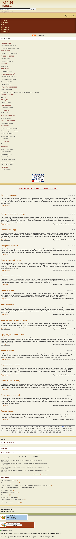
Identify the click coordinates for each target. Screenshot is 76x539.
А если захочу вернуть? (10, 395)
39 (16, 428)
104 (38, 432)
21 (46, 427)
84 (49, 430)
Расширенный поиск (6, 12)
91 (66, 430)
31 (70, 427)
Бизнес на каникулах (7, 123)
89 (61, 430)
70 (16, 430)
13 (27, 427)
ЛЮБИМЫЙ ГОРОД (7, 56)
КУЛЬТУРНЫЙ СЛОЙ (8, 74)
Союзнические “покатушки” (8, 136)
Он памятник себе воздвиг (8, 79)
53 (49, 428)
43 (26, 428)
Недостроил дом (7, 304)
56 (57, 428)
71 (19, 430)
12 (25, 427)
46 (33, 428)
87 (57, 430)
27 (60, 427)
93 (71, 430)
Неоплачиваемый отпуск (11, 260)
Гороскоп (6, 31)
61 (68, 428)
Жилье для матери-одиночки (9, 483)
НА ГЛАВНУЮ (5, 39)
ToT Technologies (45, 537)
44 (28, 428)
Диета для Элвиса (6, 118)
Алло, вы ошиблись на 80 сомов (14, 320)
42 (23, 428)
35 (7, 428)
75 (28, 430)
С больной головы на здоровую (10, 48)
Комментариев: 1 (70, 270)
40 (19, 428)
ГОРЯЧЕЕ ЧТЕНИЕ (7, 95)
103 (34, 432)
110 (57, 432)
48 (38, 428)
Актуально (4, 97)
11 (22, 427)
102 (31, 432)
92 (68, 430)
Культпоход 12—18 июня (8, 82)
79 (38, 430)
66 (7, 430)
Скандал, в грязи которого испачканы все (12, 499)
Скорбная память (6, 102)
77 (33, 430)
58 (61, 428)
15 (32, 427)
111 (60, 432)
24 (53, 427)
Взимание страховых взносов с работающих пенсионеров (17, 487)
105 (41, 432)
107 (47, 432)
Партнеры (6, 25)
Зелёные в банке (5, 113)
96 (15, 432)
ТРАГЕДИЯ (4, 100)
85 (52, 430)
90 (64, 430)
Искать (33, 9)
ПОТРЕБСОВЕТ (6, 105)
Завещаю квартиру (8, 230)
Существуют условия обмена (13, 335)
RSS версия (40, 35)
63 (73, 428)
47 (35, 428)
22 (48, 427)
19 (41, 427)
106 (44, 432)
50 (42, 428)
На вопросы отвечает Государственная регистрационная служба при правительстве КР (26, 485)
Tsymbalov (13, 537)
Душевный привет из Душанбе (9, 76)
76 (30, 430)
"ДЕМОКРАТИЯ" (6, 43)
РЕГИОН (4, 64)
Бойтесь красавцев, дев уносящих (10, 502)
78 (35, 430)
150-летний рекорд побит (8, 159)
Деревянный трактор (7, 133)
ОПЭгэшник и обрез (6, 154)
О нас (5, 20)
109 (53, 432)
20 (44, 427)
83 (47, 430)
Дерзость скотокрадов (7, 149)
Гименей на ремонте (7, 61)
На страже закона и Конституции (14, 214)
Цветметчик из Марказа (7, 162)
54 (52, 428)
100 (25, 432)
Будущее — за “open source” (9, 492)
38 (14, 428)
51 (45, 428)
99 (22, 432)
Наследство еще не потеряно (12, 276)
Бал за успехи (5, 495)
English (3, 439)
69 (14, 430)
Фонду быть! (4, 66)
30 (67, 427)
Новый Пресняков (6, 169)
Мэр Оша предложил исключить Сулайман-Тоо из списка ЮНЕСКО (20, 457)
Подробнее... (5, 205)
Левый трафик (5, 157)
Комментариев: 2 (70, 298)
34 (4, 428)
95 (13, 432)
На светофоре (5, 138)
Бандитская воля (6, 151)
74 (26, 430)
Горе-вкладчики (7, 411)
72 (21, 430)
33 (2, 428)
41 (21, 428)
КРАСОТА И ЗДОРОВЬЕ (9, 87)
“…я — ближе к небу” (7, 490)
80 (40, 430)
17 (37, 427)
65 (4, 430)
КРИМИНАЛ (5, 146)
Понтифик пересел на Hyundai (9, 131)
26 (58, 427)
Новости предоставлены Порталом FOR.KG (38, 474)
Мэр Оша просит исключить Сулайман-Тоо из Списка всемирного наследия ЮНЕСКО (25, 470)
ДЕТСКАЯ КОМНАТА (8, 120)
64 (2, 430)
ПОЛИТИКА (5, 69)
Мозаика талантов (6, 84)
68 (11, 430)
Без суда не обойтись (9, 246)
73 (23, 430)
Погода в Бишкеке (6, 446)
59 (64, 428)
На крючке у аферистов (7, 107)
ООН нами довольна (6, 71)
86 (54, 430)
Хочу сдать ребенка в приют (9, 497)
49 (40, 428)
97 (17, 432)
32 (72, 427)
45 (30, 428)
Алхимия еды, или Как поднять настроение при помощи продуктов (20, 92)
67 (9, 430)
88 (59, 430)
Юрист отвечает (7, 290)
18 (39, 427)
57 (59, 428)
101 (28, 432)
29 (65, 427)
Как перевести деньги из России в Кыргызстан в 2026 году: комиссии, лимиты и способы (25, 467)
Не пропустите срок (9, 195)
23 (51, 427)
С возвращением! (6, 144)
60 (66, 428)
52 (47, 428)
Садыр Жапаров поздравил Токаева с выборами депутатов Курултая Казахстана (24, 463)
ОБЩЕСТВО (5, 141)
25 (56, 427)
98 (20, 432)
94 (73, 430)
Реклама (6, 22)
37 (11, 428)
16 (34, 427)
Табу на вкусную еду (6, 89)
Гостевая (6, 29)
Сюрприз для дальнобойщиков (9, 128)
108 (50, 432)
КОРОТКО (4, 167)
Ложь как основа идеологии (8, 45)
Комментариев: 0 (70, 205)
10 (20, 427)
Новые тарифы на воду (10, 381)
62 (71, 428)
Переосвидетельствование (12, 365)
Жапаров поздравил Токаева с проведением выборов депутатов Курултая (22, 460)
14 (29, 427)
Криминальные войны (7, 164)
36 (9, 428)
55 (54, 428)
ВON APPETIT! (6, 110)
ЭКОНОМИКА (5, 51)
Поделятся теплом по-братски (9, 53)
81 (42, 430)
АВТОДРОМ (5, 126)
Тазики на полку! (5, 58)
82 (45, 430)
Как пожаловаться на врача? (9, 480)
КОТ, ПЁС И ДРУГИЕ (8, 115)
